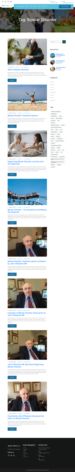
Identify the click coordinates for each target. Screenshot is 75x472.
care (58, 120)
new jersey (58, 136)
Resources (35, 6)
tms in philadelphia (54, 154)
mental (58, 134)
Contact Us (44, 6)
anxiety (60, 116)
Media (27, 6)
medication (53, 134)
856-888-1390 (41, 460)
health (57, 129)
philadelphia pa (59, 138)
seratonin (52, 147)
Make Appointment (64, 6)
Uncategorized (52, 100)
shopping (58, 147)
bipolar (52, 118)
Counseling (52, 81)
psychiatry (53, 143)
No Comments (25, 67)
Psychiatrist (52, 89)
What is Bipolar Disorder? (18, 70)
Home (17, 6)
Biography (22, 6)
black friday (53, 120)
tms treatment (62, 156)
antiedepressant (54, 116)
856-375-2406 (41, 456)
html (61, 129)
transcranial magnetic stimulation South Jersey (57, 162)
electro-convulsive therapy (56, 127)
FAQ (40, 6)
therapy (57, 152)
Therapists (52, 97)
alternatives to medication (55, 111)
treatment (53, 164)
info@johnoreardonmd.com (44, 452)
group (52, 129)
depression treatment (55, 125)
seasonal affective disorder (56, 145)
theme (52, 152)
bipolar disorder (59, 118)
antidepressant (54, 113)
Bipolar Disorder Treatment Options (23, 115)
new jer (52, 136)
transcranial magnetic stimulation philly (57, 159)
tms (61, 152)
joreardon (18, 67)
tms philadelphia (54, 156)
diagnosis (62, 125)
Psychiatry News (53, 92)
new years (53, 138)
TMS (31, 6)
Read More (12, 80)
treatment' (59, 164)
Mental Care (52, 84)
